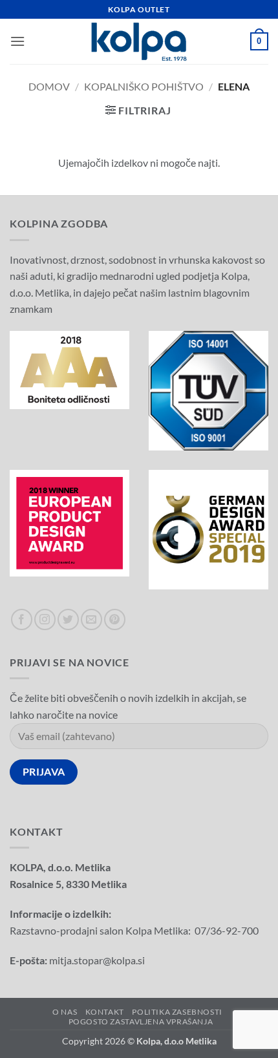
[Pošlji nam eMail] (91, 619)
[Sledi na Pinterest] (114, 619)
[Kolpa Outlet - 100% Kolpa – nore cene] (139, 41)
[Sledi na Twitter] (68, 619)
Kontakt (104, 1012)
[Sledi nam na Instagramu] (45, 619)
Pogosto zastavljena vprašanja (141, 1021)
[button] (17, 41)
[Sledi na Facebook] (21, 619)
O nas (64, 1012)
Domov (49, 86)
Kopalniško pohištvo (144, 86)
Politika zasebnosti (177, 1012)
